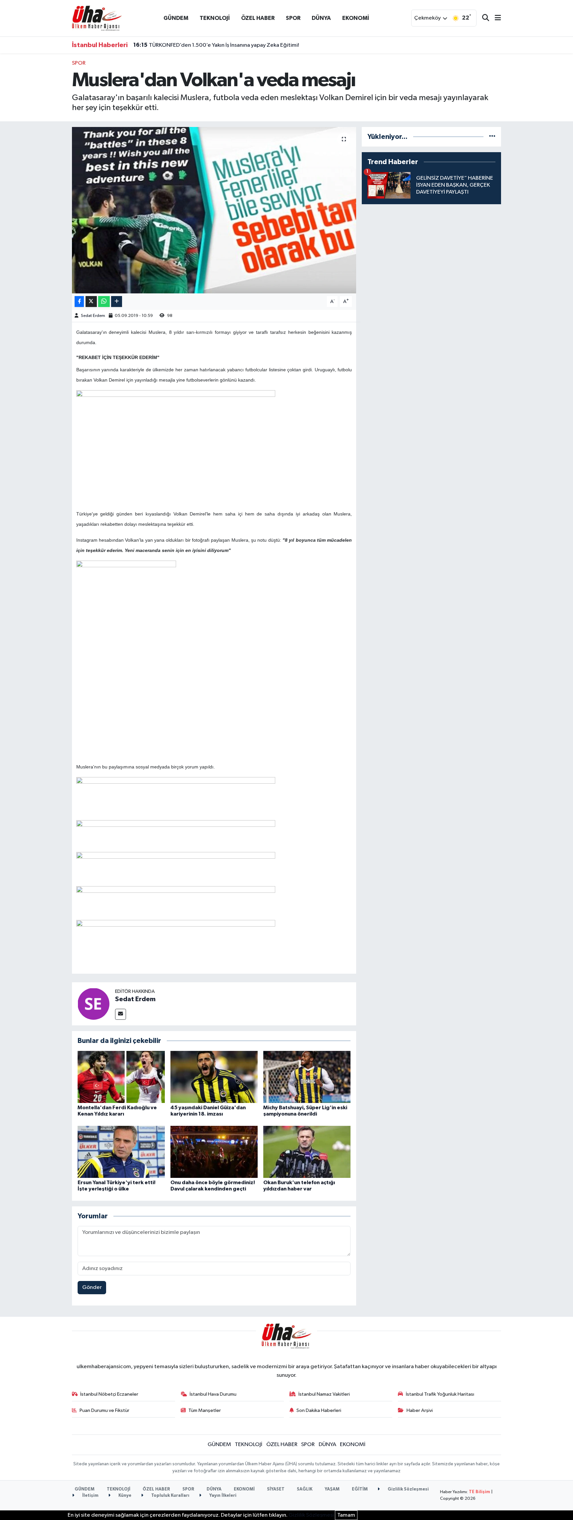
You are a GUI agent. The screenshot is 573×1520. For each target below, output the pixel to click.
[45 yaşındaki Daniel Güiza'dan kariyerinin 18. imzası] (214, 1077)
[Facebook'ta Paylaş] (79, 301)
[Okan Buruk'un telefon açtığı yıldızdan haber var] (306, 1152)
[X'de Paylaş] (91, 301)
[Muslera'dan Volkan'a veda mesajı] (214, 210)
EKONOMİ (355, 18)
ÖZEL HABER (258, 18)
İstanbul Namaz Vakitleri (324, 1394)
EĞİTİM (360, 1489)
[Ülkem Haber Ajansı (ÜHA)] (97, 18)
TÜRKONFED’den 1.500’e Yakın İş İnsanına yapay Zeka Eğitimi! (216, 45)
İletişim (89, 1495)
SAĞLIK (304, 1489)
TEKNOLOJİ (215, 18)
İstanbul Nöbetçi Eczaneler (109, 1394)
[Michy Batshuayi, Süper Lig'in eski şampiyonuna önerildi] (306, 1077)
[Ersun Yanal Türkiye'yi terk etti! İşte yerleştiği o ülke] (121, 1152)
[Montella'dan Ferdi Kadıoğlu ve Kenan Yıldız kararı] (121, 1077)
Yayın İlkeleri (222, 1495)
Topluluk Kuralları (169, 1495)
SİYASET (276, 1489)
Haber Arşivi (420, 1410)
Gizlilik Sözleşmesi (408, 1489)
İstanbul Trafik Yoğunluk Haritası (440, 1394)
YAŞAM (332, 1489)
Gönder (92, 1287)
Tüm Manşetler (204, 1410)
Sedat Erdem (93, 316)
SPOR (293, 18)
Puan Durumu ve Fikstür (104, 1410)
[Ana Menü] (495, 18)
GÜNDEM (175, 18)
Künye (124, 1495)
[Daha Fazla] (116, 301)
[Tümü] (492, 137)
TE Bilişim (479, 1492)
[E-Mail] (120, 1014)
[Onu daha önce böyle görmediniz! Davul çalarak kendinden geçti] (214, 1152)
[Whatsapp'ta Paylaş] (104, 301)
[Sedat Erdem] (93, 1003)
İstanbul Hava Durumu (213, 1394)
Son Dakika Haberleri (318, 1410)
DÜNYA (321, 18)
